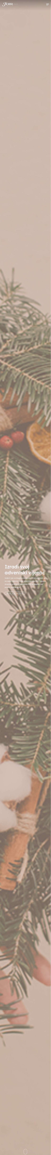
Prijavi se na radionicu (15, 593)
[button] (47, 4)
